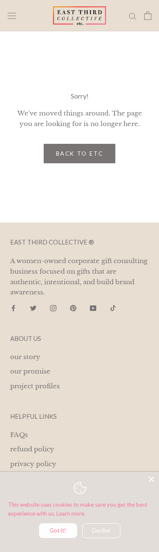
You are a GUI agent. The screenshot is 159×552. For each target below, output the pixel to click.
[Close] (151, 479)
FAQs (19, 435)
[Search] (133, 15)
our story (25, 357)
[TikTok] (113, 307)
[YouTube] (93, 307)
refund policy (32, 449)
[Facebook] (13, 307)
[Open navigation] (12, 15)
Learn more (70, 513)
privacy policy (33, 464)
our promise (30, 371)
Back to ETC (79, 153)
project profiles (35, 386)
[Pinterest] (73, 307)
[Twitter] (33, 307)
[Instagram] (53, 307)
